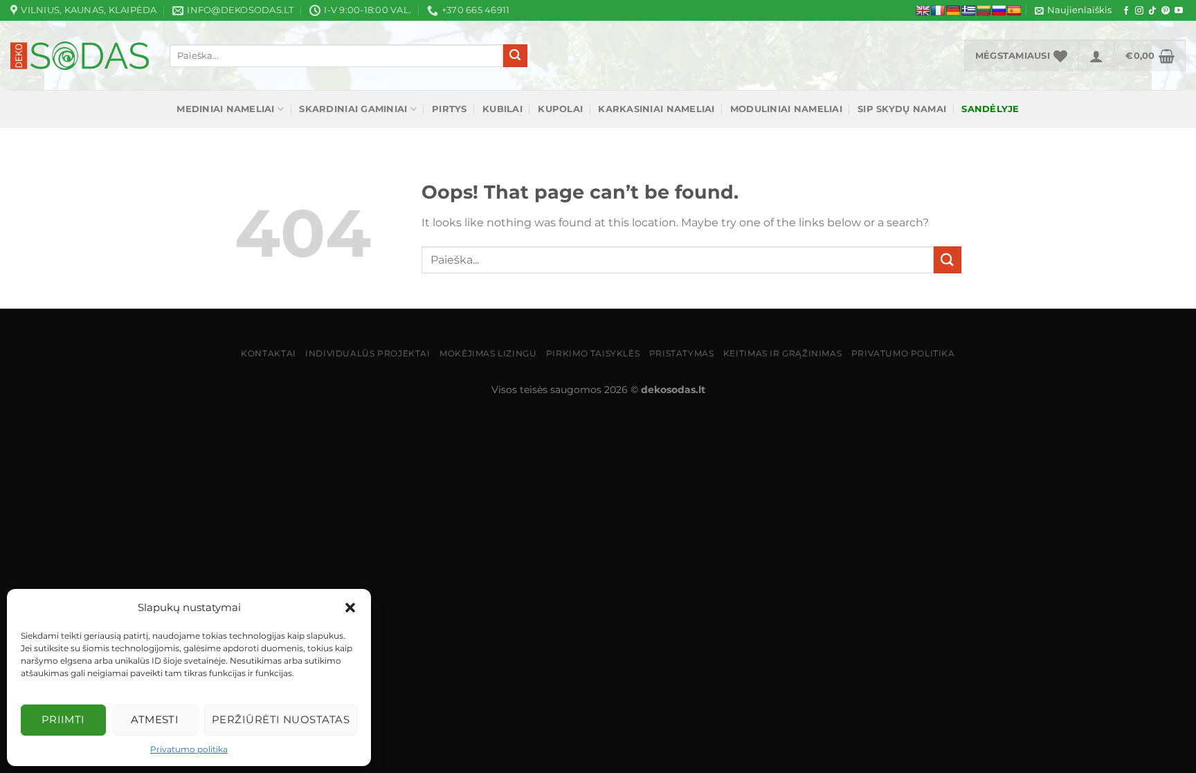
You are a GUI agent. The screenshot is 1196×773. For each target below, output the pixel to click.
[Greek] (968, 10)
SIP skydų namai (902, 109)
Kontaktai (268, 353)
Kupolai (560, 109)
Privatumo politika (189, 749)
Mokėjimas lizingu (488, 353)
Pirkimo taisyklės (593, 353)
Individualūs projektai (367, 353)
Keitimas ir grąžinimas (782, 353)
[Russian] (999, 10)
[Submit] (515, 56)
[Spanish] (1014, 10)
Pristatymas (681, 353)
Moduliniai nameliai (786, 109)
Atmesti (155, 719)
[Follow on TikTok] (1152, 11)
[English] (923, 10)
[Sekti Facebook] (1126, 11)
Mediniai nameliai (225, 109)
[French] (938, 10)
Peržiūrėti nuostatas (281, 719)
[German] (953, 10)
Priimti (63, 719)
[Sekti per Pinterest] (1165, 11)
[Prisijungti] (1096, 55)
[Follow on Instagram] (1139, 11)
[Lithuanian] (983, 10)
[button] (350, 608)
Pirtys (449, 109)
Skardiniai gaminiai (353, 109)
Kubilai (502, 109)
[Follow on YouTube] (1179, 11)
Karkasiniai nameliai (656, 109)
